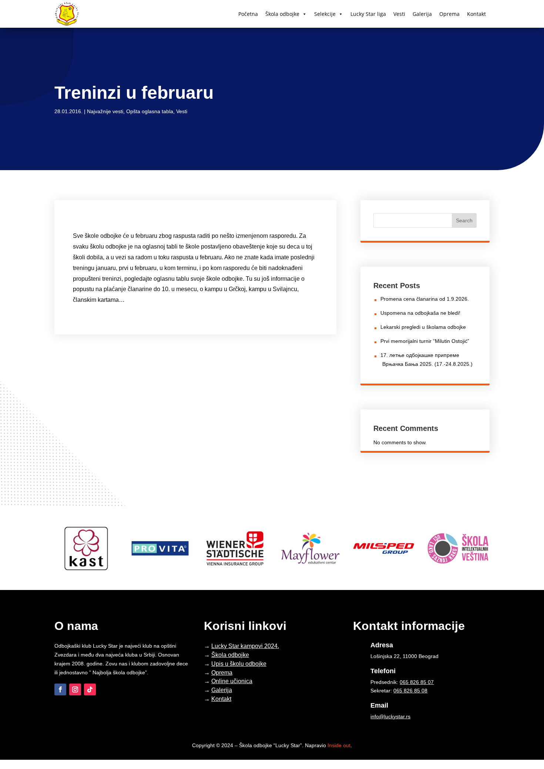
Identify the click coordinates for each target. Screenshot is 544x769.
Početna (248, 13)
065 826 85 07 (417, 682)
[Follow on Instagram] (75, 689)
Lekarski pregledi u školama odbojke (423, 327)
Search (464, 220)
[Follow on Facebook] (60, 689)
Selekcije (325, 13)
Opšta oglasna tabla (149, 111)
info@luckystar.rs (390, 716)
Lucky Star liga (368, 13)
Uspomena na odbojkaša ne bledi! (420, 313)
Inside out (339, 745)
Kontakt (476, 13)
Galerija (422, 13)
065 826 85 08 (410, 691)
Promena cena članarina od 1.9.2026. (424, 299)
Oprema (449, 13)
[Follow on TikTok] (90, 689)
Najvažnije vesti (105, 111)
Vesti (399, 13)
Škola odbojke (282, 13)
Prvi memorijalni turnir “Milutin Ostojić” (424, 341)
